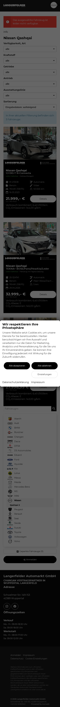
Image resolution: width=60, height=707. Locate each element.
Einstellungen (45, 374)
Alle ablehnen (44, 365)
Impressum (38, 382)
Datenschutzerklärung (15, 382)
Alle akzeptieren (17, 365)
